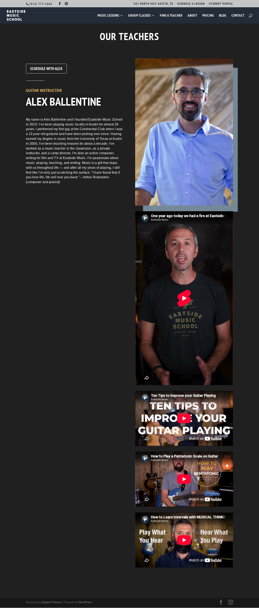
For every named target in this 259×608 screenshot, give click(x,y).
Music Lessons (108, 16)
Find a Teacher (171, 16)
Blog (222, 16)
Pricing (208, 16)
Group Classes (139, 16)
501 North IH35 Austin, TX (153, 3)
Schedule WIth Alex (46, 68)
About (192, 16)
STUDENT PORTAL (221, 3)
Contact (237, 16)
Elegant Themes (51, 602)
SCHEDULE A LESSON (191, 3)
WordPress (85, 602)
